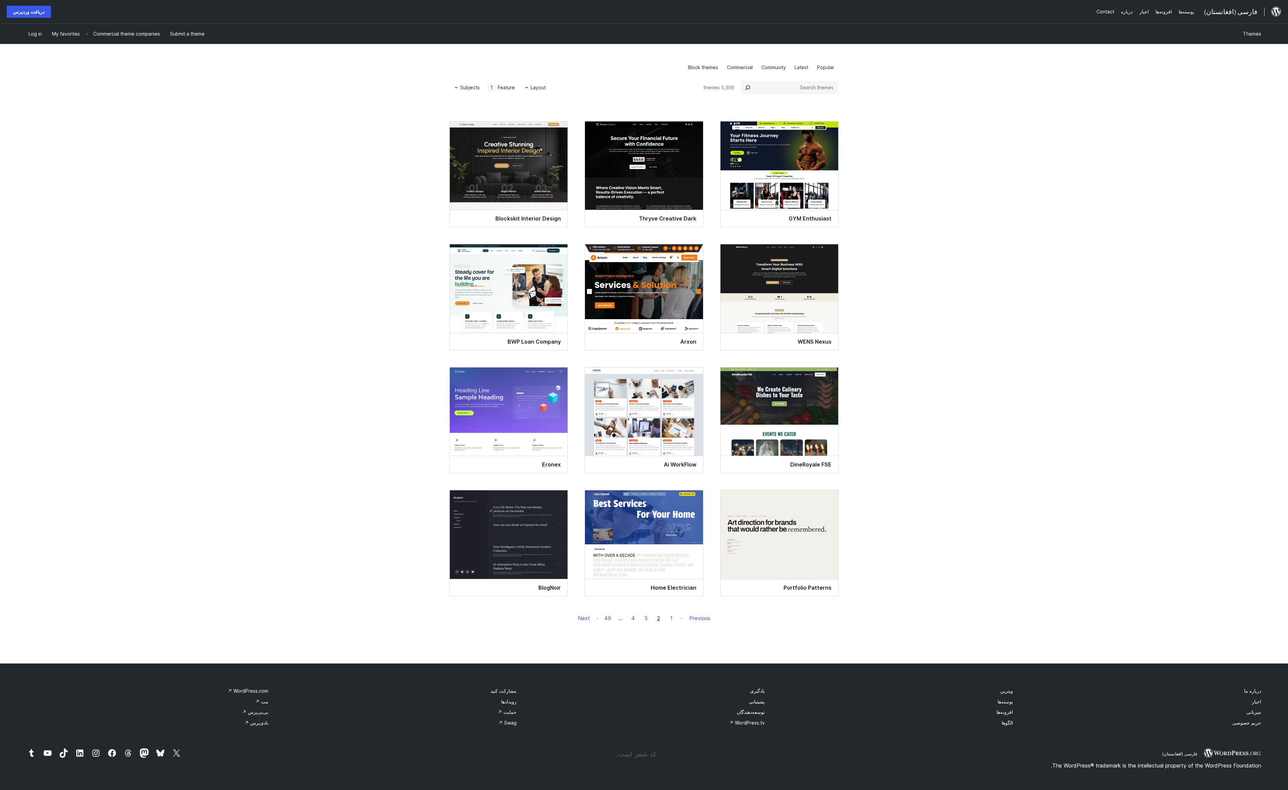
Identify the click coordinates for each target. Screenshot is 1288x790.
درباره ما (1252, 691)
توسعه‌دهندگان (751, 712)
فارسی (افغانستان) (1179, 753)
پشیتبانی (757, 701)
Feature (502, 87)
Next (584, 618)
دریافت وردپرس (29, 11)
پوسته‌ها (1005, 701)
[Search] (747, 87)
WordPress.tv (747, 723)
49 (607, 618)
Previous (699, 618)
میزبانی (1253, 712)
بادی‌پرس (256, 723)
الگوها (1007, 723)
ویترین (1006, 691)
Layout (538, 87)
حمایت (507, 712)
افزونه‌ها (1005, 712)
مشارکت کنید (503, 691)
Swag (507, 723)
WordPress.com (248, 691)
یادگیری (757, 691)
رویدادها (509, 701)
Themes (1252, 34)
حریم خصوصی (1246, 723)
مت (261, 701)
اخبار (1256, 701)
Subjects (470, 87)
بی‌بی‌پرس (255, 712)
